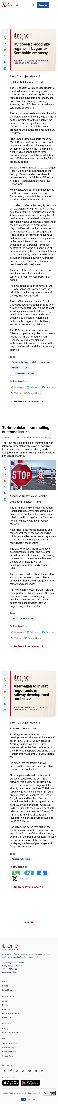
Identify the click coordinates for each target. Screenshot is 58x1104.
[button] (5, 31)
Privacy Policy (8, 1047)
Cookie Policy (8, 1056)
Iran (13, 618)
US (26, 368)
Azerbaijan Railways (21, 859)
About (5, 1001)
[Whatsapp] (4, 1070)
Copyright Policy (9, 1052)
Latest (5, 986)
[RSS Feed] (41, 1070)
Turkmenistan (27, 618)
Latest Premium (9, 990)
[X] (17, 1070)
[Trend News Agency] (10, 946)
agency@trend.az (9, 972)
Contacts (6, 1009)
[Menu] (53, 5)
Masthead (6, 1005)
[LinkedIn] (35, 1070)
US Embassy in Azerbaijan (23, 373)
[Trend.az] (10, 5)
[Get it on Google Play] (30, 1083)
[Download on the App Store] (10, 1083)
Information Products (11, 1032)
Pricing (5, 1028)
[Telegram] (29, 1070)
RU (34, 1099)
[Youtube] (23, 1070)
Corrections (7, 1017)
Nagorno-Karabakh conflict (24, 362)
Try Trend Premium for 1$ (28, 401)
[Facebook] (11, 1070)
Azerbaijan (46, 362)
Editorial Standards (10, 1013)
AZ (29, 1099)
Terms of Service (9, 1043)
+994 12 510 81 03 (9, 969)
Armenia (16, 368)
